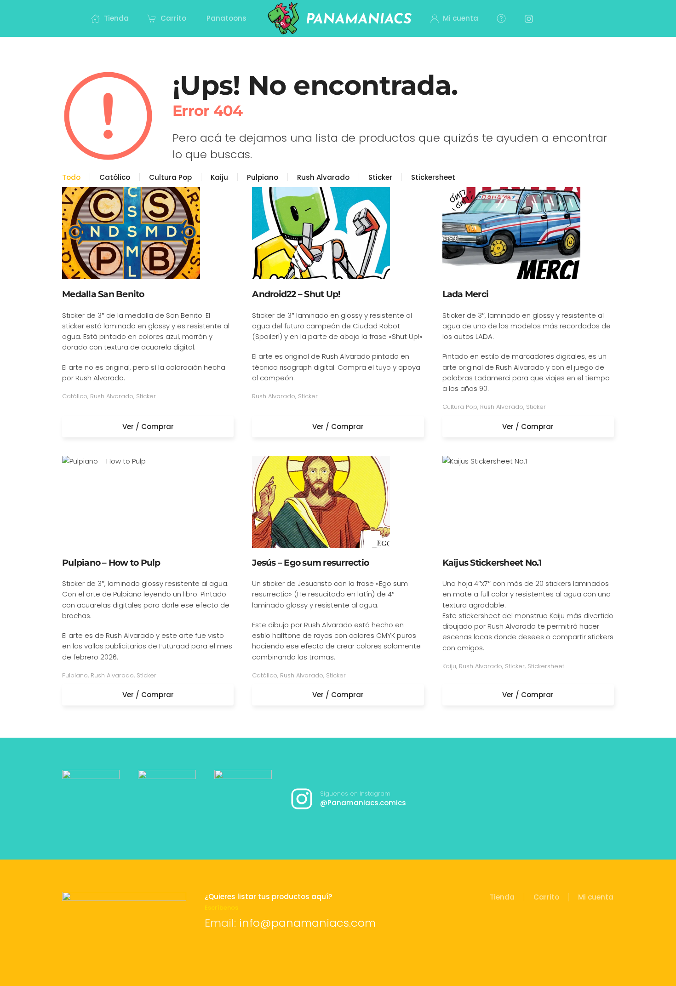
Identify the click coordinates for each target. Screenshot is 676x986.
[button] (501, 18)
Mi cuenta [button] (460, 18)
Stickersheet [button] (433, 177)
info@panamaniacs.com (307, 922)
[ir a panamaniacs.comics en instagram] (91, 798)
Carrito (173, 18)
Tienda (502, 897)
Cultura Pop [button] (170, 177)
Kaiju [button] (219, 177)
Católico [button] (114, 177)
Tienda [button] (116, 18)
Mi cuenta (595, 897)
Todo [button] (71, 177)
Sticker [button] (380, 177)
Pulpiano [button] (262, 177)
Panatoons (226, 18)
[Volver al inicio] (338, 18)
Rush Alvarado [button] (323, 177)
